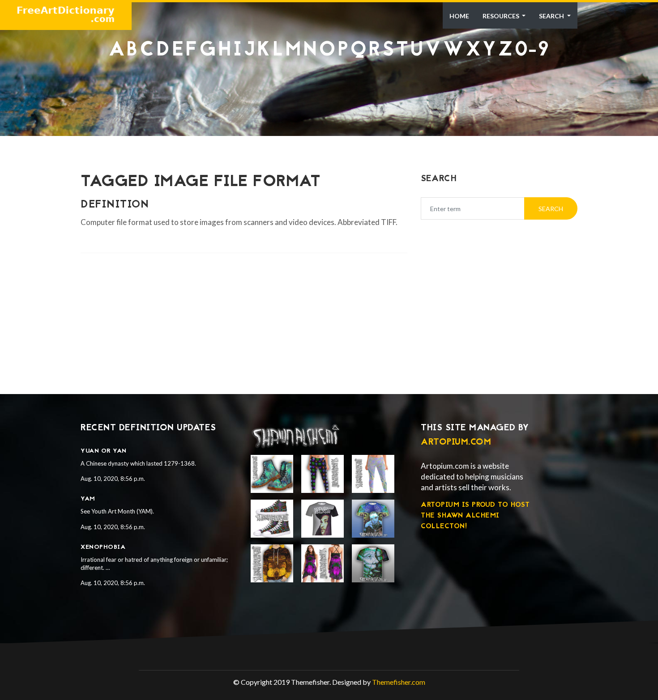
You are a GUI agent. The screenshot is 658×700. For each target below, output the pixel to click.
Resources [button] (502, 16)
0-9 (532, 51)
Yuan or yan (104, 451)
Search (552, 16)
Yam (88, 499)
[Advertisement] (329, 83)
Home (459, 16)
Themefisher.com (398, 682)
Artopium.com (456, 442)
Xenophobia (103, 547)
